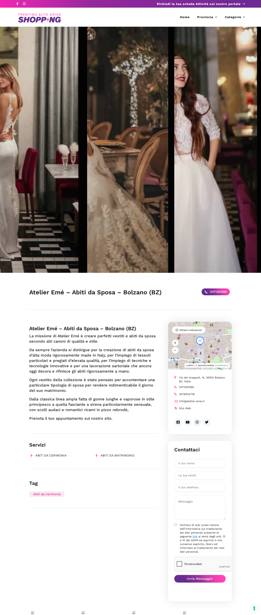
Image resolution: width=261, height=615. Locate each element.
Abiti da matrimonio (118, 455)
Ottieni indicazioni (190, 330)
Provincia (205, 17)
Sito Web (185, 408)
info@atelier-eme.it (191, 401)
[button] (175, 343)
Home (185, 17)
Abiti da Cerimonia (51, 455)
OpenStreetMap (206, 365)
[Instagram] (24, 3)
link (195, 536)
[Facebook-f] (17, 3)
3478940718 (187, 394)
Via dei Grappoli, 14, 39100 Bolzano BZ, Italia (202, 379)
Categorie (233, 17)
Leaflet (189, 365)
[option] (43, 150)
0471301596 (218, 292)
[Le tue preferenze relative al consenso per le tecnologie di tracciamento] (254, 608)
